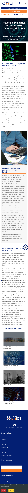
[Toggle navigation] (25, 3)
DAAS (11, 36)
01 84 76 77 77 (6, 14)
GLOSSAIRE (4, 452)
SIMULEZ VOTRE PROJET (7, 455)
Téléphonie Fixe (8, 38)
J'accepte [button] (11, 490)
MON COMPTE (4, 447)
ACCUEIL (3, 439)
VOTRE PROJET (4, 444)
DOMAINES (3, 442)
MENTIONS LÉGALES (6, 450)
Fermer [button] (3, 490)
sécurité (5, 36)
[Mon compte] (19, 3)
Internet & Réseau (19, 36)
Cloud (15, 38)
